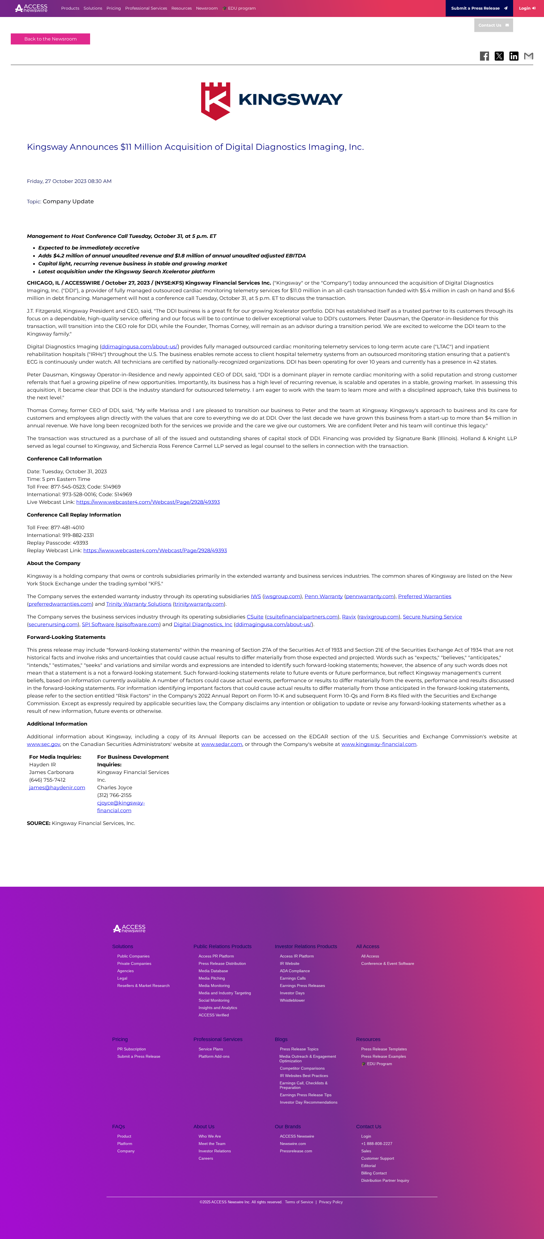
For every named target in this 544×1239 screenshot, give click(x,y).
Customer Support (377, 1158)
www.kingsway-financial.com (378, 744)
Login (525, 8)
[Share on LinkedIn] (513, 56)
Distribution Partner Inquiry (385, 1180)
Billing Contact (374, 1173)
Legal (122, 978)
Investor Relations (215, 1151)
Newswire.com (293, 1143)
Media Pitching (212, 978)
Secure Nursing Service (432, 617)
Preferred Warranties (424, 596)
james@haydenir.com (57, 787)
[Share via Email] (528, 56)
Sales (366, 1151)
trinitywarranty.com (199, 604)
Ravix (349, 617)
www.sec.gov (43, 744)
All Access (370, 956)
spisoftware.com (138, 624)
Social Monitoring (214, 1000)
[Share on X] (499, 56)
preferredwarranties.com (60, 604)
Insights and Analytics (218, 1007)
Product (124, 1136)
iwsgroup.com (282, 596)
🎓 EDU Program (376, 1063)
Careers (206, 1158)
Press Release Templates (384, 1049)
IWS (256, 596)
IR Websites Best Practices (304, 1075)
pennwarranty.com (370, 596)
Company (126, 1151)
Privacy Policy (331, 1202)
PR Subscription (131, 1049)
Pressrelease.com (296, 1151)
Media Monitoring (214, 985)
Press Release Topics (299, 1049)
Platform (124, 1143)
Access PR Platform (216, 956)
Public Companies (133, 956)
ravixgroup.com (379, 617)
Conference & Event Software (387, 963)
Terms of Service (299, 1202)
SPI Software (99, 624)
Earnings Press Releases (302, 985)
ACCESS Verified (214, 1015)
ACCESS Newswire (297, 1136)
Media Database (213, 971)
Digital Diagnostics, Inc (203, 624)
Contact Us (490, 25)
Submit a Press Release (475, 8)
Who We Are (210, 1136)
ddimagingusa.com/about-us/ (139, 347)
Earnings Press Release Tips (306, 1095)
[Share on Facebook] (484, 56)
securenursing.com (53, 624)
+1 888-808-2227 (376, 1143)
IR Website (289, 963)
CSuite (255, 617)
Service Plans (211, 1049)
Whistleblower (292, 1000)
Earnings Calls (293, 978)
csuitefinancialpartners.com (302, 617)
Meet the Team (212, 1143)
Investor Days (292, 993)
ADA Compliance (295, 971)
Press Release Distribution (222, 963)
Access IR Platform (297, 956)
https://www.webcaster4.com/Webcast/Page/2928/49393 (148, 502)
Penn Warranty (324, 596)
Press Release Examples (383, 1056)
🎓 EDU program (239, 8)
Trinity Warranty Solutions (138, 604)
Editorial (368, 1165)
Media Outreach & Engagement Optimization (307, 1058)
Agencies (125, 971)
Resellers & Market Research (143, 985)
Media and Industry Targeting (225, 993)
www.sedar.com (221, 744)
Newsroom (207, 8)
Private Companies (134, 963)
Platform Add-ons (214, 1056)
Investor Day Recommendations (308, 1102)
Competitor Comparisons (302, 1068)
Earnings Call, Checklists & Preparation (304, 1085)
